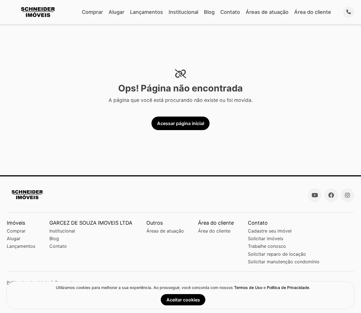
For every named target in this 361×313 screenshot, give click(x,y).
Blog (209, 12)
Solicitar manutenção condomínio (284, 261)
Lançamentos (146, 12)
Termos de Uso (248, 287)
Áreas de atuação (267, 12)
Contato (230, 12)
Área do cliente (312, 12)
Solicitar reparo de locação (277, 254)
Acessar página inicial (180, 123)
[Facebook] (331, 195)
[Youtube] (315, 195)
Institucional (183, 12)
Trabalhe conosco (267, 246)
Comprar (92, 12)
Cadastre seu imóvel (270, 231)
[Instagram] (347, 195)
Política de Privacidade (288, 287)
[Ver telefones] (348, 12)
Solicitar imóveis (265, 238)
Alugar (116, 12)
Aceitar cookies (183, 300)
